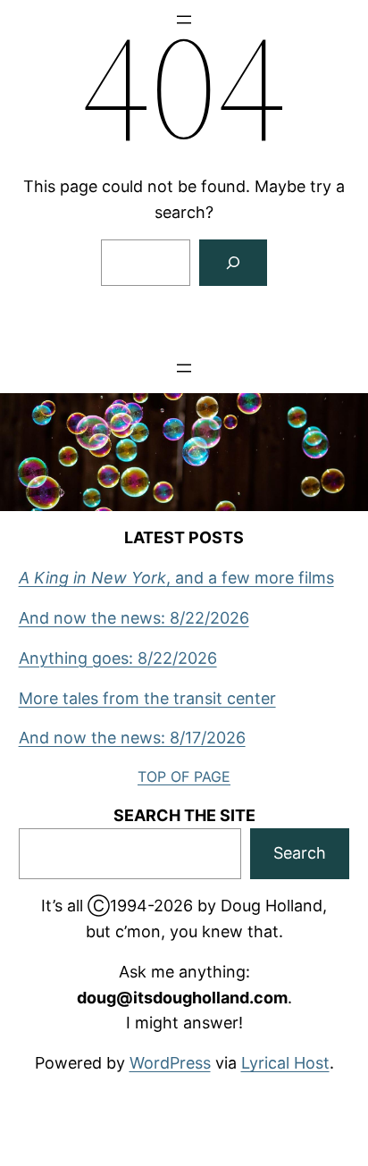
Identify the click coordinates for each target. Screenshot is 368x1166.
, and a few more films (176, 577)
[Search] (233, 262)
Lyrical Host (285, 1062)
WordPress (170, 1062)
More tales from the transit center (147, 698)
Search (299, 852)
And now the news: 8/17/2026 (132, 737)
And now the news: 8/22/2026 (134, 617)
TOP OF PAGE (184, 776)
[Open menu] (184, 368)
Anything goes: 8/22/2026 (118, 658)
